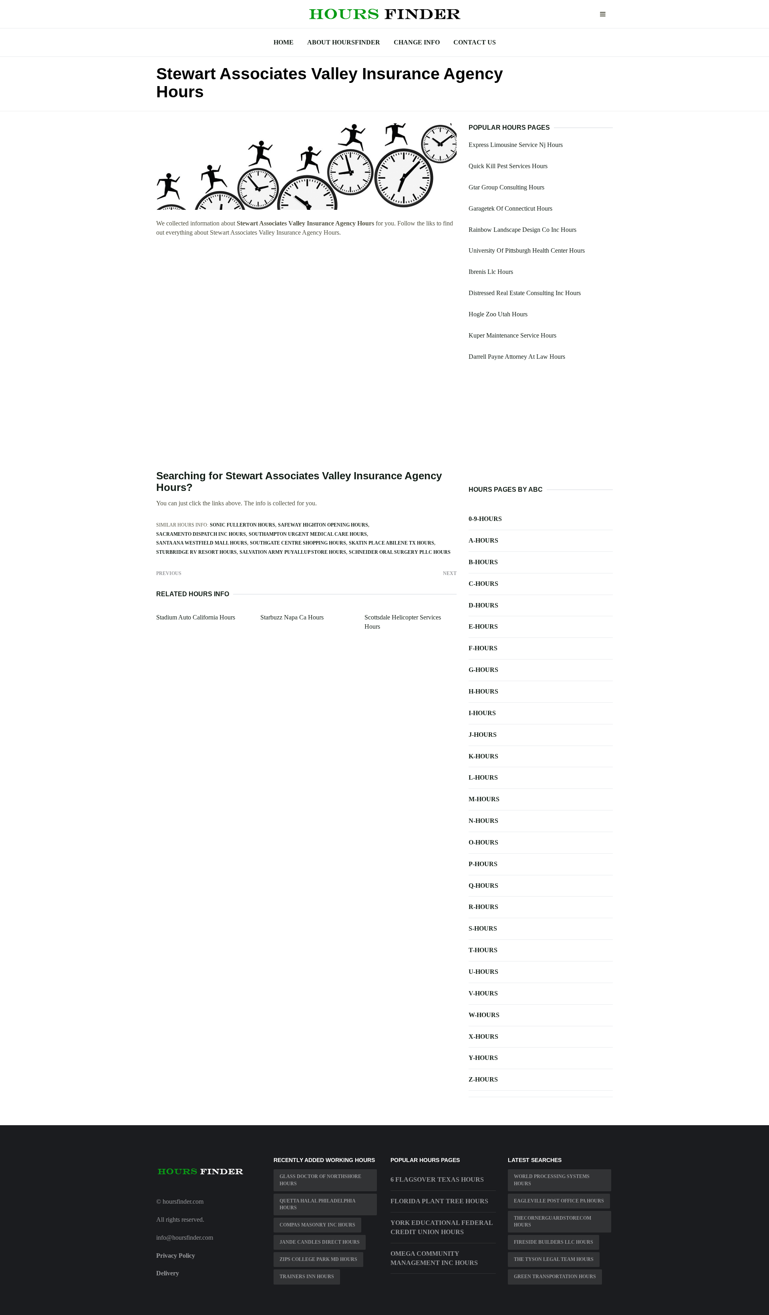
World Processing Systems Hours (552, 1180)
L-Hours (483, 777)
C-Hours (483, 583)
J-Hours (483, 734)
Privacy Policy (175, 1255)
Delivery (167, 1273)
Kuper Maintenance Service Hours (512, 335)
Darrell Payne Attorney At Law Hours (517, 356)
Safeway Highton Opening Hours (323, 525)
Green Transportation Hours (555, 1276)
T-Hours (483, 950)
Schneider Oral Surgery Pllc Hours (400, 552)
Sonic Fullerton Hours (242, 525)
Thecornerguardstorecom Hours (552, 1221)
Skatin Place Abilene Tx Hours (391, 543)
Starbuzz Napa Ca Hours (292, 617)
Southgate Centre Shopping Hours (298, 543)
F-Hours (483, 648)
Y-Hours (483, 1057)
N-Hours (483, 820)
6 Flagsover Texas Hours (437, 1179)
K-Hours (483, 756)
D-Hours (483, 605)
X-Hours (483, 1036)
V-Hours (483, 993)
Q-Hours (483, 885)
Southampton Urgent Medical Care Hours (308, 534)
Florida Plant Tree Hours (439, 1201)
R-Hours (483, 906)
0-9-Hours (485, 518)
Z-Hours (483, 1079)
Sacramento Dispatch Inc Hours (201, 534)
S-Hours (483, 928)
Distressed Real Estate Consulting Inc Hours (525, 293)
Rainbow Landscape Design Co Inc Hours (522, 229)
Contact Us (474, 42)
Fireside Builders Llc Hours (553, 1242)
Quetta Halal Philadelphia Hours (318, 1204)
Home (284, 42)
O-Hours (483, 842)
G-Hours (483, 669)
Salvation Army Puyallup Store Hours (293, 552)
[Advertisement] (306, 302)
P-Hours (483, 864)
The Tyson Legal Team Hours (554, 1259)
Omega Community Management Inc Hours (434, 1258)
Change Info (417, 42)
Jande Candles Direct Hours (320, 1242)
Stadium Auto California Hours (195, 617)
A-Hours (483, 540)
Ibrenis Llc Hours (491, 271)
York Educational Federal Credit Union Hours (442, 1227)
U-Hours (483, 971)
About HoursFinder (343, 42)
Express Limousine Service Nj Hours (516, 144)
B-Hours (483, 562)
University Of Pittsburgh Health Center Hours (527, 250)
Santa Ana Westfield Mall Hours (201, 543)
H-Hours (483, 691)
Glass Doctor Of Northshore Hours (320, 1180)
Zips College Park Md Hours (318, 1259)
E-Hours (483, 626)
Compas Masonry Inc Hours (317, 1225)
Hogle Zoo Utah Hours (498, 314)
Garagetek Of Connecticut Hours (510, 208)
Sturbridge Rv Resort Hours (196, 552)
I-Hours (482, 713)
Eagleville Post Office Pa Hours (559, 1201)
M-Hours (484, 799)
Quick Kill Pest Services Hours (508, 166)
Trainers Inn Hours (307, 1276)
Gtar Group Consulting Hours (506, 187)
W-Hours (484, 1014)
